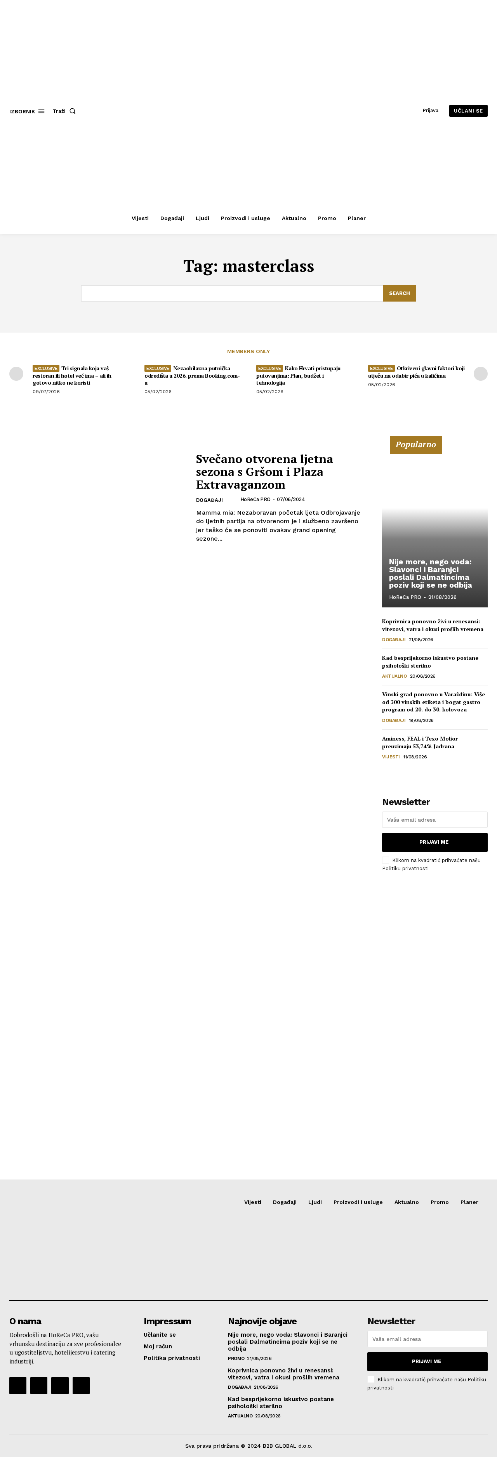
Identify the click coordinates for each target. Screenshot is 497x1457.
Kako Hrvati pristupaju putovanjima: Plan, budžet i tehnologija (298, 375)
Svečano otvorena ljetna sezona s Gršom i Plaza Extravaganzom (264, 471)
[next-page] (481, 374)
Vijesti (391, 757)
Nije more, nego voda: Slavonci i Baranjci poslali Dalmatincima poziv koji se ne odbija (430, 573)
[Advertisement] (439, 1007)
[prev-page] (16, 374)
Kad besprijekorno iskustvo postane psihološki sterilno (430, 661)
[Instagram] (38, 1385)
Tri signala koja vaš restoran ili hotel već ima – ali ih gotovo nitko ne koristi (72, 375)
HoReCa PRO (255, 499)
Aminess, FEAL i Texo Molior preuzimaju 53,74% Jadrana (420, 742)
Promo (236, 1358)
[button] (65, 111)
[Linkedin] (59, 1385)
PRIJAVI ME (433, 842)
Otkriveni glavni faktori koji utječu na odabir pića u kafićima (416, 371)
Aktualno (394, 676)
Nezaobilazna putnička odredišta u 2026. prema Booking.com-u (192, 375)
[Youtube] (81, 1385)
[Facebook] (17, 1385)
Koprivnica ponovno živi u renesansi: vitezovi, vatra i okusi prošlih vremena (432, 625)
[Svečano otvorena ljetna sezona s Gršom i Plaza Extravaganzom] (97, 498)
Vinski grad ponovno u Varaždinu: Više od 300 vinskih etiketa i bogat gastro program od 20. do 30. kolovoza (433, 701)
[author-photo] (234, 499)
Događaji (209, 500)
